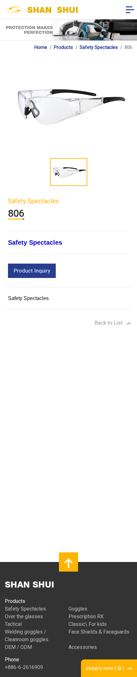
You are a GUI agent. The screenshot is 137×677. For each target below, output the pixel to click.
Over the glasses (24, 616)
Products (63, 47)
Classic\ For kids (87, 624)
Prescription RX (86, 616)
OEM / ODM (18, 647)
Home (40, 47)
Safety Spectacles (99, 47)
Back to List (109, 322)
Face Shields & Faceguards (98, 632)
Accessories (82, 647)
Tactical (13, 624)
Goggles (77, 609)
